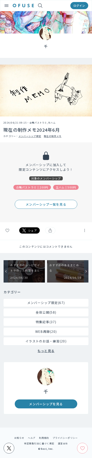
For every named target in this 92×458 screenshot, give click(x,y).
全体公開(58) (46, 312)
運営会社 (63, 443)
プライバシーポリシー (65, 437)
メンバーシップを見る (46, 404)
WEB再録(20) (46, 331)
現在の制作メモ (52, 136)
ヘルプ (32, 437)
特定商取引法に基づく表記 (39, 443)
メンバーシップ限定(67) (46, 302)
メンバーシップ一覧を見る (46, 204)
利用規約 (44, 437)
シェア (32, 230)
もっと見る (46, 350)
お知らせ (19, 437)
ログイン (79, 5)
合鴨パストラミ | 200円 (32, 187)
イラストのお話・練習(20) (46, 341)
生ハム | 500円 (66, 187)
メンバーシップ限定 (30, 136)
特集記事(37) (46, 322)
